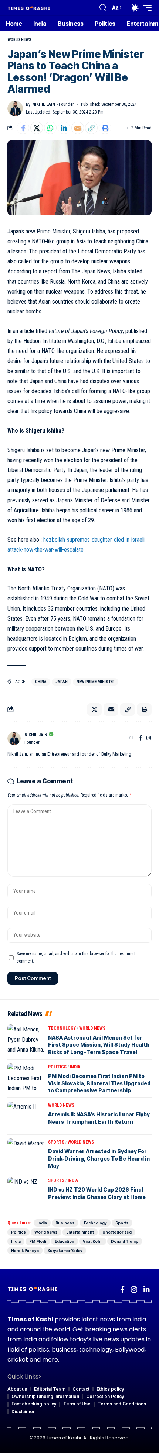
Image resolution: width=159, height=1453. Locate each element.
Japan (61, 681)
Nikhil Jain (43, 104)
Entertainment (80, 1232)
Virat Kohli (92, 1241)
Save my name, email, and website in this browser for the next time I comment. (76, 957)
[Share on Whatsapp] (50, 128)
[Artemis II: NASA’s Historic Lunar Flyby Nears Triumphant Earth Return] (25, 1116)
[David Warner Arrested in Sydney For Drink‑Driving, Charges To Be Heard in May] (25, 1153)
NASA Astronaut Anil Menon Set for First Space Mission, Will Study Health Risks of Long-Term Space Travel (98, 1044)
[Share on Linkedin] (64, 128)
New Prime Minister (96, 681)
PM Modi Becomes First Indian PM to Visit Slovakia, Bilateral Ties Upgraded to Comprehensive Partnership (99, 1083)
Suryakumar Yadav (64, 1250)
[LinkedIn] (147, 1290)
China (41, 681)
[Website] (131, 738)
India (75, 1066)
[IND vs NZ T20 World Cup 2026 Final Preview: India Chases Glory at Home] (25, 1191)
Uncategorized (117, 1232)
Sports (56, 1142)
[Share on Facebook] (23, 128)
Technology (62, 1028)
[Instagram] (149, 738)
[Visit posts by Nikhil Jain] (15, 108)
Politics (57, 1066)
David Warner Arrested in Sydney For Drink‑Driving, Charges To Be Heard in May (99, 1158)
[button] (103, 8)
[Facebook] (140, 738)
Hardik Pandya (25, 1250)
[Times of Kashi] (28, 8)
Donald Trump (124, 1241)
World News (19, 39)
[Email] (77, 128)
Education (64, 1241)
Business (65, 1223)
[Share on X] (36, 128)
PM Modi (37, 1241)
